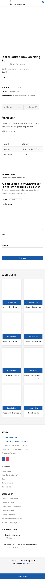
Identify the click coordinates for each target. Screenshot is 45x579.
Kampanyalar (7, 483)
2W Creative (28, 563)
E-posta (6, 245)
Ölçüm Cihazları (8, 514)
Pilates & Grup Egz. (9, 522)
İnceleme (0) (31, 107)
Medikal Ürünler (8, 510)
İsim (4, 234)
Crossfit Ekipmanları (10, 499)
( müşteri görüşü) (18, 64)
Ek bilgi (18, 107)
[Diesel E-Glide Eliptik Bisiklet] (33, 357)
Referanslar (6, 487)
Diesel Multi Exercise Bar (12, 413)
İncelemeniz (7, 204)
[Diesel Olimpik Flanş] (33, 323)
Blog (3, 479)
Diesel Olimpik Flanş (33, 341)
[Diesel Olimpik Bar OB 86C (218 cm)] (11, 289)
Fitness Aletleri (29, 96)
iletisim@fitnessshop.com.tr (16, 441)
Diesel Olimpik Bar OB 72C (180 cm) (12, 341)
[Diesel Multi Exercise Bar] (11, 395)
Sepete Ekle (22, 576)
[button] (41, 3)
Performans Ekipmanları (12, 518)
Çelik (24, 154)
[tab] (8, 107)
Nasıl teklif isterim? (10, 475)
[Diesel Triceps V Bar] (33, 289)
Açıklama (8, 107)
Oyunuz (6, 200)
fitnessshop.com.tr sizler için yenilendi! (20, 544)
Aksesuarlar (18, 96)
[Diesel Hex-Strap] (11, 357)
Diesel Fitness (14, 91)
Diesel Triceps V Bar (33, 307)
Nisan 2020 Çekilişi (12, 535)
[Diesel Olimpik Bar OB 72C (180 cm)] (11, 323)
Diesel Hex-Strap (12, 375)
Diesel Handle (33, 413)
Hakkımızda (6, 471)
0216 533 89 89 (11, 437)
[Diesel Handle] (33, 395)
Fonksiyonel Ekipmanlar (11, 507)
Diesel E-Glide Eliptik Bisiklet (33, 375)
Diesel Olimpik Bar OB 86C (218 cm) (12, 307)
